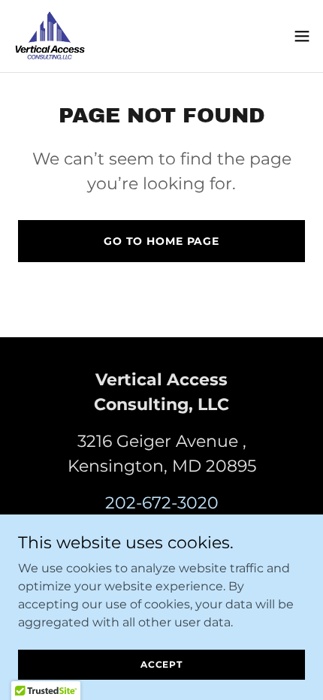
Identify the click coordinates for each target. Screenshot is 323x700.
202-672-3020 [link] (162, 503)
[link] (49, 36)
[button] (302, 36)
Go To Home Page (161, 241)
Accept (161, 664)
